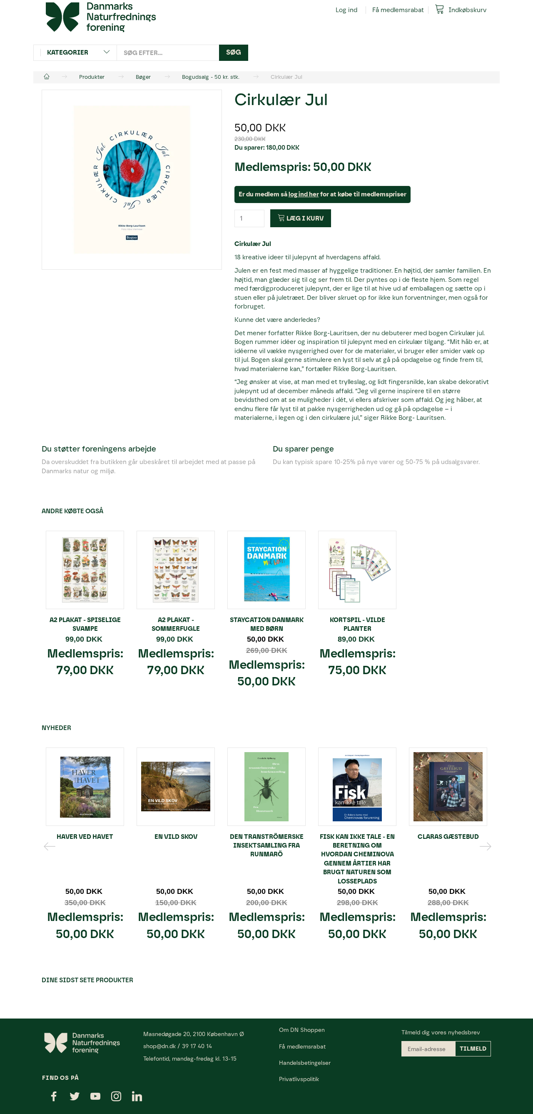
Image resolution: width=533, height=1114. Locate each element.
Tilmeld (473, 1048)
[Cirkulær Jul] (132, 180)
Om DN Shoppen (302, 1029)
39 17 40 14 (197, 1046)
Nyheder (56, 728)
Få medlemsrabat (398, 10)
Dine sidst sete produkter (87, 980)
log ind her (304, 194)
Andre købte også (72, 511)
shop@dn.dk (159, 1046)
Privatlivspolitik (299, 1079)
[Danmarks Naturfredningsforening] (101, 16)
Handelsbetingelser (305, 1062)
